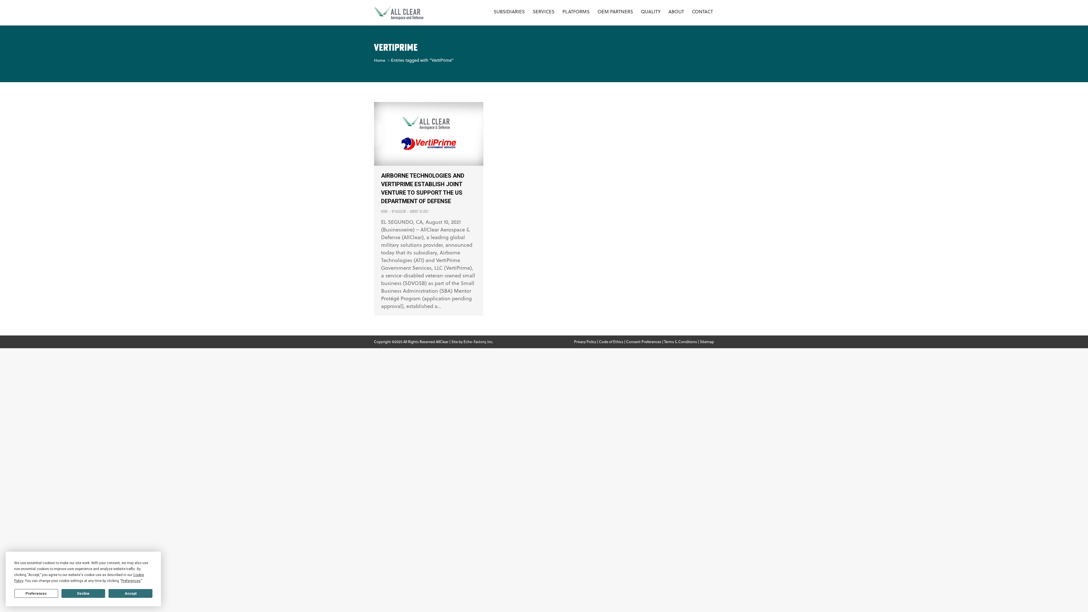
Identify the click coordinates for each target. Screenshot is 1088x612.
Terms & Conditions (680, 341)
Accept (131, 594)
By (399, 211)
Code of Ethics (611, 341)
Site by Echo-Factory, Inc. (472, 341)
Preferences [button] (131, 581)
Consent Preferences (643, 341)
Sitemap (707, 341)
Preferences (36, 594)
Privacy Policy (585, 341)
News (384, 211)
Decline (83, 594)
